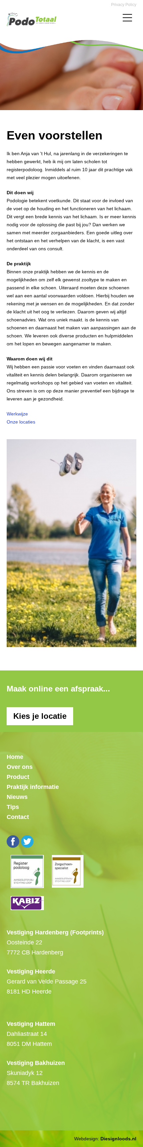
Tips (13, 807)
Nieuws (17, 797)
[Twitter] (27, 841)
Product (18, 777)
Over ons (20, 767)
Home (15, 757)
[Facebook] (13, 841)
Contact (18, 817)
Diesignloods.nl (118, 1138)
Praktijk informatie (33, 787)
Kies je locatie (40, 716)
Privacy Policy (123, 4)
